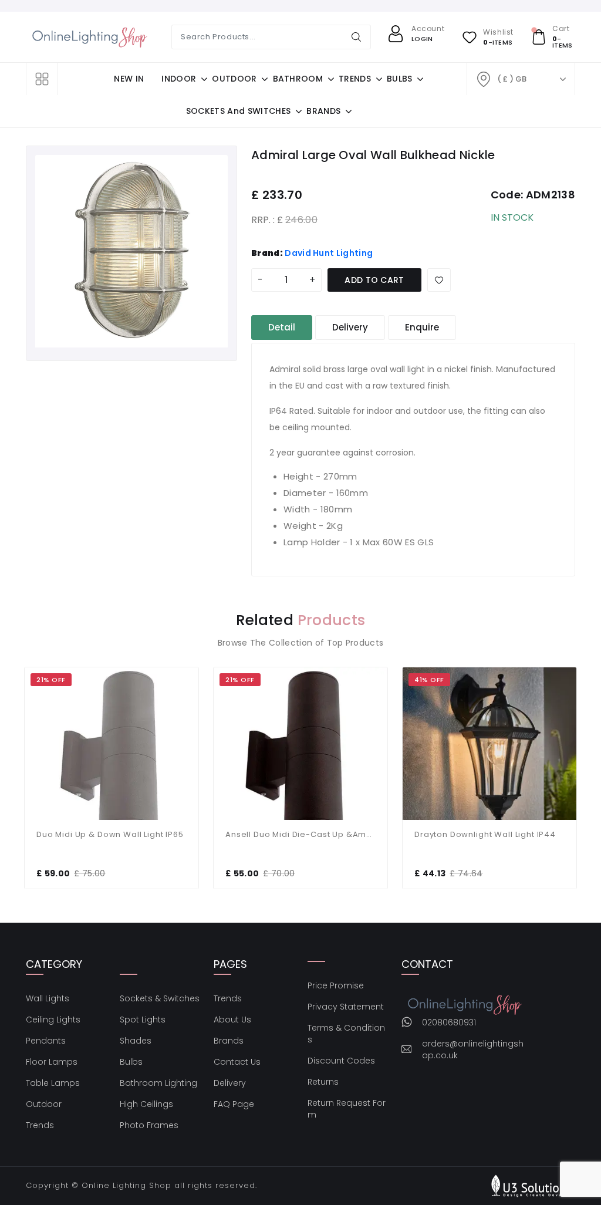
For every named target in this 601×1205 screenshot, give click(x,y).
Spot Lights (143, 1019)
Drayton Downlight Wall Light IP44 (485, 834)
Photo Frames (149, 1125)
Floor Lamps (51, 1062)
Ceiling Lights (53, 1019)
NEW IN (129, 79)
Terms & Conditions (346, 1033)
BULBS (400, 79)
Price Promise (336, 985)
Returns (323, 1082)
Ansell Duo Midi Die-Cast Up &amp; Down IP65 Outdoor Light (300, 834)
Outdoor (44, 1104)
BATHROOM (298, 79)
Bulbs (131, 1062)
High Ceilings (146, 1104)
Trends (40, 1125)
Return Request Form (347, 1108)
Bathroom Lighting (158, 1083)
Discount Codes (341, 1060)
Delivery (230, 1083)
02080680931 (449, 1022)
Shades (135, 1041)
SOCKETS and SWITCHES (238, 111)
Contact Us (237, 1062)
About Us (232, 1019)
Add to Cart (374, 280)
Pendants (46, 1041)
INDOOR (178, 79)
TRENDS (355, 79)
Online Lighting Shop (126, 1185)
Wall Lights (47, 998)
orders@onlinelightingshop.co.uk (473, 1049)
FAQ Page (234, 1104)
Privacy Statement (346, 1006)
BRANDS (323, 111)
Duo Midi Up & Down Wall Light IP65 (110, 834)
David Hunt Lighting (329, 253)
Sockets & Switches (160, 998)
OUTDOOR (234, 79)
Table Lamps (53, 1083)
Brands (229, 1041)
